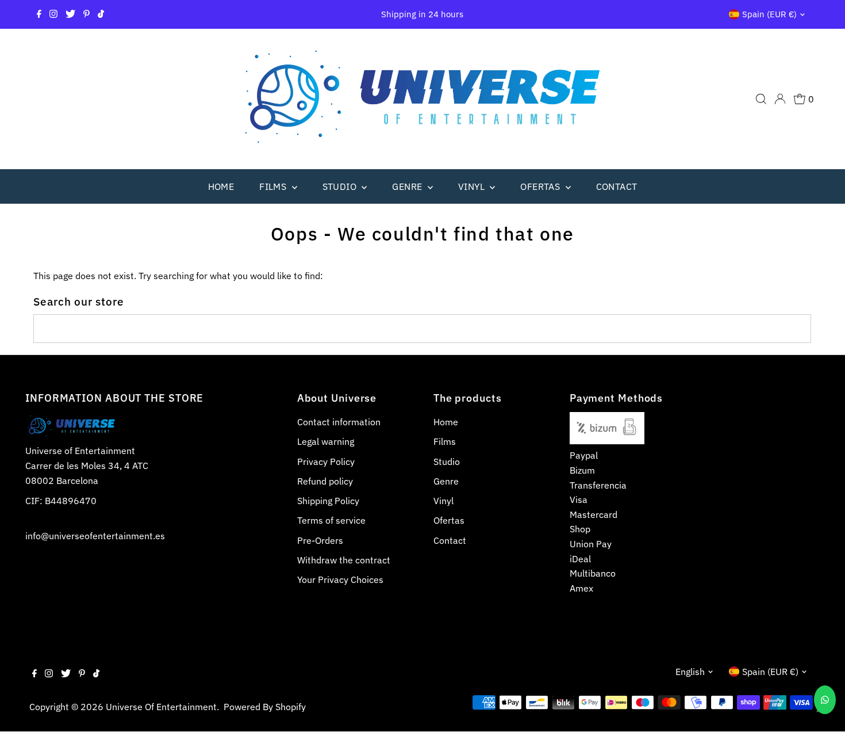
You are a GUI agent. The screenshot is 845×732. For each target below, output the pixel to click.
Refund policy (325, 481)
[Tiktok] (101, 14)
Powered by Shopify (265, 706)
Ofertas (541, 186)
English (690, 671)
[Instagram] (53, 14)
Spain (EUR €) (769, 14)
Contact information (339, 422)
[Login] (780, 99)
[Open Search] (761, 99)
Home (221, 186)
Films (274, 186)
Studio (340, 186)
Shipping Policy (328, 500)
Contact (616, 186)
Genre (408, 186)
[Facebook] (39, 14)
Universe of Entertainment (161, 706)
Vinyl (472, 186)
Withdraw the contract (343, 560)
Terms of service (331, 520)
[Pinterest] (86, 14)
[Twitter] (70, 14)
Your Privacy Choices (340, 579)
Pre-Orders (320, 540)
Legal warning (325, 441)
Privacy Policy (326, 461)
